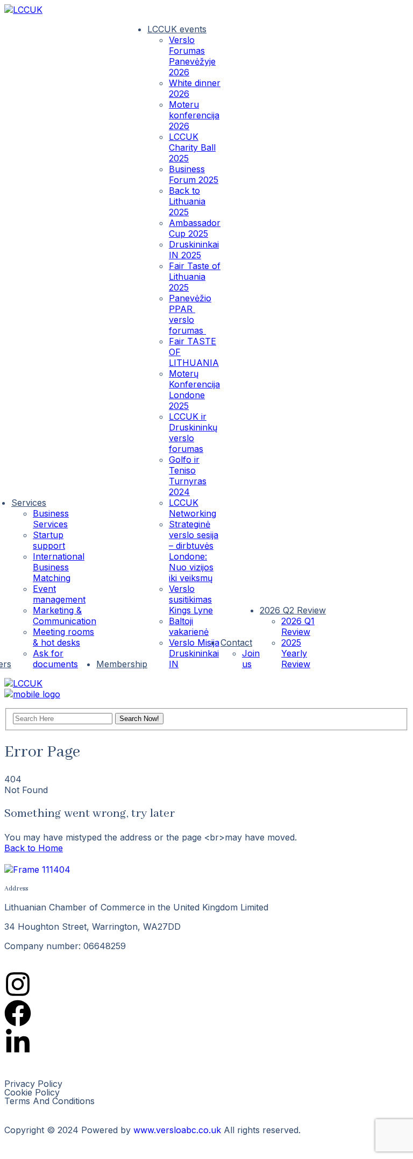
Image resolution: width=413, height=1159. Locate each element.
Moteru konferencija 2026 (194, 115)
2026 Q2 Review (293, 610)
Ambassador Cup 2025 (194, 228)
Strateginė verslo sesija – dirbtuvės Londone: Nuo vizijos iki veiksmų (193, 551)
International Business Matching (58, 567)
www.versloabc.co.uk (177, 1130)
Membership (121, 664)
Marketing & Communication (64, 615)
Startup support (49, 540)
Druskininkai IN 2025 (194, 249)
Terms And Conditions (49, 1101)
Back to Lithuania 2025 (187, 201)
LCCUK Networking (192, 508)
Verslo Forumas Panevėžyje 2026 (192, 55)
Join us (251, 658)
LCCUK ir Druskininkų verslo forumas (193, 432)
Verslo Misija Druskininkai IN (194, 653)
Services (28, 502)
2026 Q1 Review (298, 626)
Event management (59, 594)
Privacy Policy (33, 1083)
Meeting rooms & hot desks (63, 637)
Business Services (51, 518)
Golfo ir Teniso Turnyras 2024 (187, 475)
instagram (370, 652)
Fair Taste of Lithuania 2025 (194, 276)
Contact (236, 642)
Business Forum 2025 (193, 174)
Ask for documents (55, 658)
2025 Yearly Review (295, 653)
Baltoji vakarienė (189, 626)
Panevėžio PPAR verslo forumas (190, 314)
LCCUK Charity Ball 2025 (192, 147)
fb (344, 652)
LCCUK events (176, 29)
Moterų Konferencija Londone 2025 (194, 389)
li (395, 652)
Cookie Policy (32, 1092)
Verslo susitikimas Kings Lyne (191, 599)
